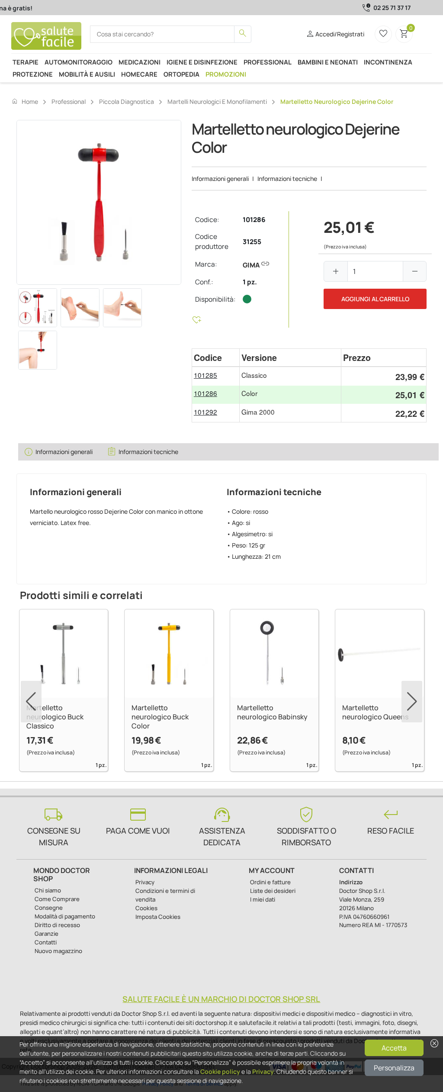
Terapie (26, 62)
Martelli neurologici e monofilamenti (217, 101)
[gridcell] (216, 376)
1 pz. (250, 282)
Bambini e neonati (328, 62)
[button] (411, 701)
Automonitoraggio (78, 62)
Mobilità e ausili (87, 74)
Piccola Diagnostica (126, 101)
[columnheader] (216, 358)
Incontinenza (388, 62)
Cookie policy (220, 1071)
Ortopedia (181, 74)
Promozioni (225, 74)
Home (24, 101)
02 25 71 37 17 (392, 7)
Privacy (263, 1071)
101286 (254, 219)
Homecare (139, 74)
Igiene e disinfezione (202, 62)
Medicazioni (140, 62)
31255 (252, 241)
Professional (268, 62)
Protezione (33, 74)
